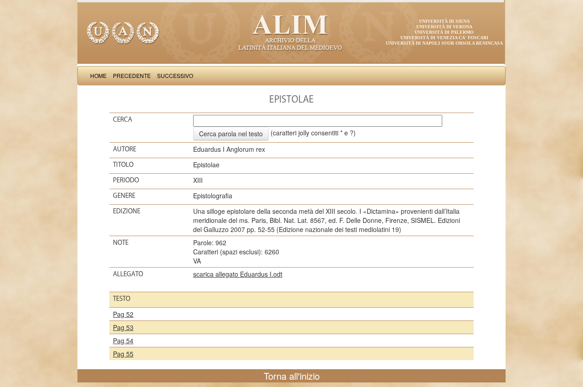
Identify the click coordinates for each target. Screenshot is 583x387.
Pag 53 (123, 327)
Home (98, 75)
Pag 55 (123, 353)
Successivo (175, 75)
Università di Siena (444, 21)
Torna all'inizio (292, 375)
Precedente (132, 75)
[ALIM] (291, 31)
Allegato (128, 274)
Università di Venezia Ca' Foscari (444, 37)
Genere (124, 195)
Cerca (122, 119)
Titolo (123, 164)
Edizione (126, 211)
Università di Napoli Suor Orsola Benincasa (444, 43)
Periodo (126, 180)
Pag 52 (123, 314)
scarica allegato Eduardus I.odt (237, 274)
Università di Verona (444, 26)
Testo (121, 298)
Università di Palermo (444, 32)
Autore (124, 149)
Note (120, 242)
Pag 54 (123, 340)
